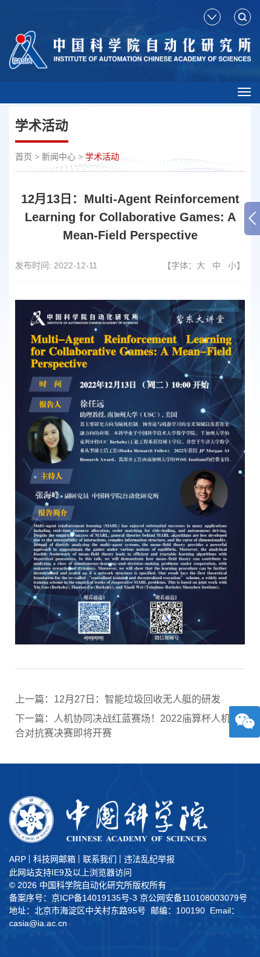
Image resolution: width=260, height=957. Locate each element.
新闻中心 (59, 156)
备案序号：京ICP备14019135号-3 (73, 898)
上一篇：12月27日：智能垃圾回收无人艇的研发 (118, 699)
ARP (17, 859)
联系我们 (100, 859)
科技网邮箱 (54, 859)
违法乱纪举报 (149, 859)
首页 (23, 156)
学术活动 (102, 156)
